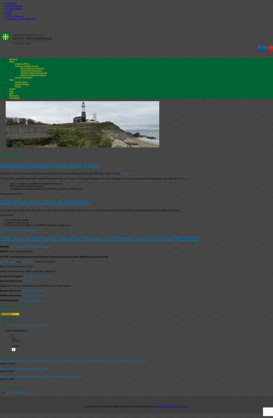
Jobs (11, 93)
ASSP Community (15, 16)
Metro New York (8, 262)
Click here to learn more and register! (18, 230)
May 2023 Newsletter (16, 392)
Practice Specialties (23, 77)
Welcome (13, 59)
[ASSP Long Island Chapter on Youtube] (270, 48)
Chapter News (21, 82)
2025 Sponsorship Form (34, 291)
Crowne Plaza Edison (31, 300)
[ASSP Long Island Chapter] (26, 44)
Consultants (14, 98)
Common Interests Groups (27, 66)
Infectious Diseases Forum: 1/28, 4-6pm (50, 165)
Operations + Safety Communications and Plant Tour (27, 325)
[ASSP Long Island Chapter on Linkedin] (264, 48)
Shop (8, 14)
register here (127, 173)
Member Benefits (14, 6)
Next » (15, 314)
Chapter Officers (22, 64)
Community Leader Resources (21, 19)
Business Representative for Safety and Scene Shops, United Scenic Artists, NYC (41, 376)
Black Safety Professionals (32, 68)
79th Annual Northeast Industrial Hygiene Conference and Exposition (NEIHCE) (99, 238)
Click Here (28, 281)
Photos (18, 86)
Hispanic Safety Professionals (34, 73)
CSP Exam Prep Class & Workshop (44, 202)
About (12, 61)
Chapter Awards (22, 84)
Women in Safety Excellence (33, 75)
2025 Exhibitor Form (33, 295)
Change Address (14, 8)
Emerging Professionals (31, 70)
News (11, 79)
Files (11, 91)
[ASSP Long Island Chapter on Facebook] (259, 48)
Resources (14, 95)
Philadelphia (27, 262)
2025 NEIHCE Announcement (39, 276)
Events (9, 11)
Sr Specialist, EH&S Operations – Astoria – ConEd (25, 369)
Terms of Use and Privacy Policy (172, 406)
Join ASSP (11, 3)
